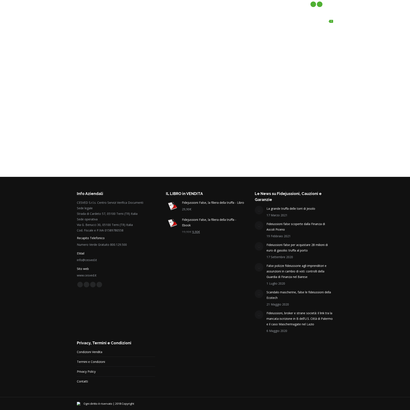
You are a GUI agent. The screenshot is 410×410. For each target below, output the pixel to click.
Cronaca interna (97, 72)
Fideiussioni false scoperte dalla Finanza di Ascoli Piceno (295, 226)
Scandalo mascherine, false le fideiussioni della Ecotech (298, 295)
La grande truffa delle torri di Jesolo (290, 208)
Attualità (92, 66)
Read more (90, 151)
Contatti (82, 381)
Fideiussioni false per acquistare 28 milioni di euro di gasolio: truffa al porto (297, 247)
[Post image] (259, 210)
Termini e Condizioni (91, 362)
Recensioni (94, 78)
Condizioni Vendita (89, 352)
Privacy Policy (86, 371)
